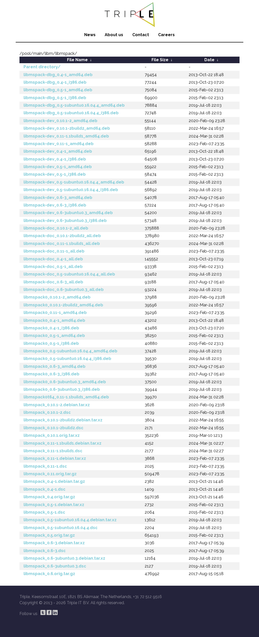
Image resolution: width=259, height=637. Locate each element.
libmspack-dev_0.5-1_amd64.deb (58, 166)
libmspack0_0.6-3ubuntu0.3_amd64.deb (65, 381)
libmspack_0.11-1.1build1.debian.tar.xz (62, 443)
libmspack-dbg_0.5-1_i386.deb (55, 97)
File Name (77, 59)
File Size (160, 59)
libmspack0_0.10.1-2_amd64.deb (57, 297)
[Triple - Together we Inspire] (129, 14)
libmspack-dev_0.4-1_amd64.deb (58, 151)
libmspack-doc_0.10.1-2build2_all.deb (62, 235)
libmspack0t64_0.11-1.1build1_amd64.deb (66, 397)
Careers (166, 34)
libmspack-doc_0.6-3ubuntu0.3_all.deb (64, 289)
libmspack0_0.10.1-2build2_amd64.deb (63, 305)
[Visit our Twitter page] (43, 612)
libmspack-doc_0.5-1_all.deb (53, 266)
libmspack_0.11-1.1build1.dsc (53, 450)
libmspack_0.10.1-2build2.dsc (53, 427)
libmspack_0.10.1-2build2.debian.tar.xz (63, 420)
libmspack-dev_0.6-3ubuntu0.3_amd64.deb (68, 212)
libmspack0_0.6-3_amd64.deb (54, 366)
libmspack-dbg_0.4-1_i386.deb (55, 82)
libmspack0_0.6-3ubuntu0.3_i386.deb (62, 389)
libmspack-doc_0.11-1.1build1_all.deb (62, 243)
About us (114, 34)
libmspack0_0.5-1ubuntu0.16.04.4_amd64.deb (70, 351)
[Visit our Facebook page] (49, 612)
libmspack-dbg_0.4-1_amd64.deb (58, 74)
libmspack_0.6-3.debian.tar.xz (54, 542)
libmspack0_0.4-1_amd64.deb (54, 320)
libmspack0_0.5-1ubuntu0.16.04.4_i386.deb (67, 358)
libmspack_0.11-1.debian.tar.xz (55, 458)
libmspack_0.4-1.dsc (45, 489)
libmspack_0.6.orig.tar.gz (49, 573)
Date (209, 59)
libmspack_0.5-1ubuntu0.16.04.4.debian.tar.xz (70, 519)
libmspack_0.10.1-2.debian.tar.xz (57, 404)
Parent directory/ (42, 66)
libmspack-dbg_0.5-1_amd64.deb (58, 89)
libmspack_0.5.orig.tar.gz (49, 535)
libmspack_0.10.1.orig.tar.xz (52, 435)
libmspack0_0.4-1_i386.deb (51, 328)
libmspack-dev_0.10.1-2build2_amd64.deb (67, 128)
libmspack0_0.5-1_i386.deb (51, 343)
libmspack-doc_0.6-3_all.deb (53, 282)
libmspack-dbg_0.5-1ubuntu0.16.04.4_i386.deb (71, 112)
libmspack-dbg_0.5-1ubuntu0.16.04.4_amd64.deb (74, 105)
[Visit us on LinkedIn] (55, 612)
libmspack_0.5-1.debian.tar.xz (54, 504)
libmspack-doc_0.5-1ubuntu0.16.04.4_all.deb (69, 274)
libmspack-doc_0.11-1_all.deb (54, 251)
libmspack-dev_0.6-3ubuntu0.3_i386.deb (65, 220)
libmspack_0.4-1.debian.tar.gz (54, 481)
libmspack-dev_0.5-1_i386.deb (55, 174)
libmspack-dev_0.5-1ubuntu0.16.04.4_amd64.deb (74, 182)
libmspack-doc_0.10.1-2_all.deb (56, 228)
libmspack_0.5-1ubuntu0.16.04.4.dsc (61, 527)
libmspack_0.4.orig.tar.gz (49, 496)
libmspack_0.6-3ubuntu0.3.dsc (55, 566)
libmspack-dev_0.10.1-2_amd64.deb (60, 120)
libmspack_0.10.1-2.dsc (47, 412)
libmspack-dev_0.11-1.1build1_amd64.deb (66, 136)
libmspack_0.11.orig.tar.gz (50, 473)
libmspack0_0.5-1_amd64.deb (54, 335)
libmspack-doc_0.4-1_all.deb (53, 259)
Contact (140, 34)
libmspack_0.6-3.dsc (45, 550)
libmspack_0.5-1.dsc (44, 512)
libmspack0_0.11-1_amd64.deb (55, 312)
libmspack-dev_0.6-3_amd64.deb (58, 197)
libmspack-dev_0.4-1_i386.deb (55, 159)
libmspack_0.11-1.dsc (45, 466)
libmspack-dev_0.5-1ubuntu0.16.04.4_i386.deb (71, 189)
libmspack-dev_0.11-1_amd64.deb (59, 143)
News (90, 34)
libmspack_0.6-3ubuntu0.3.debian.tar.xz (64, 558)
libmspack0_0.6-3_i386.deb (51, 374)
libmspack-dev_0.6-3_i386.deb (55, 205)
